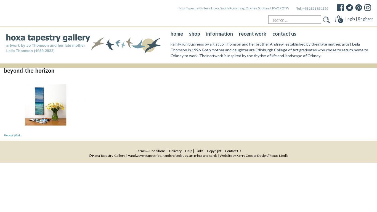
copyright (214, 151)
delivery (175, 151)
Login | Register (359, 18)
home (177, 34)
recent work (252, 34)
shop (194, 34)
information (219, 34)
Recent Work (12, 135)
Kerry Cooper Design (252, 155)
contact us (284, 34)
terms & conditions (151, 151)
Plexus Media (278, 155)
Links (199, 151)
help (188, 151)
